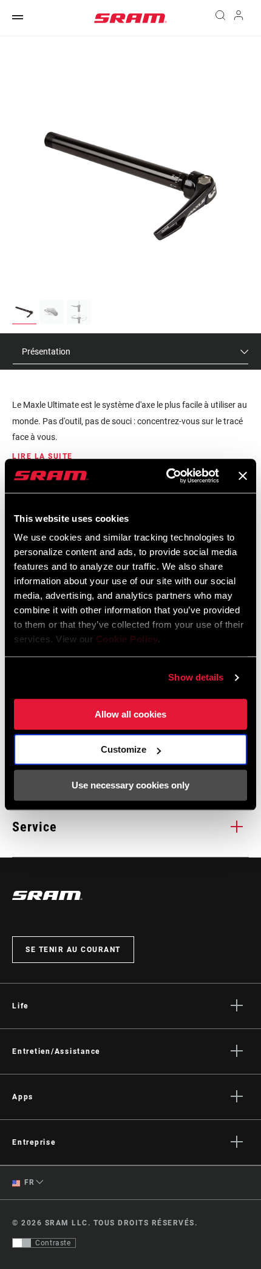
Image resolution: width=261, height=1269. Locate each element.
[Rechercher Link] (220, 18)
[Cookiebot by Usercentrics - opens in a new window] (167, 476)
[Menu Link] (17, 18)
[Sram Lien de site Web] (130, 18)
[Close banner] (243, 475)
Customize (123, 749)
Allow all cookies (130, 714)
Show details (195, 677)
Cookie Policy (127, 639)
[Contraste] (22, 1243)
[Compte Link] (239, 18)
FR (28, 1182)
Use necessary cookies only (130, 785)
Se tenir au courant (73, 949)
